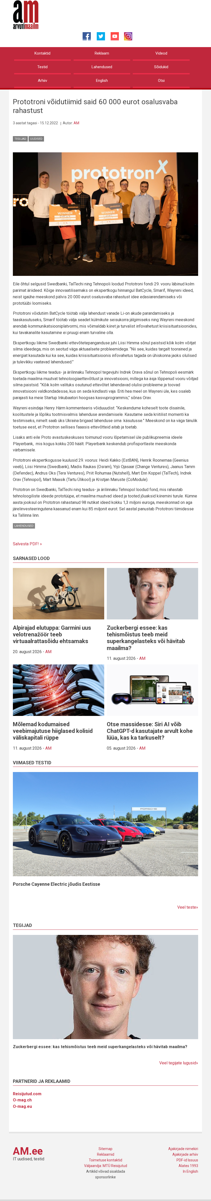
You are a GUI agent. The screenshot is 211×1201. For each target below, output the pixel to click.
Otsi (161, 80)
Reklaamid (105, 1154)
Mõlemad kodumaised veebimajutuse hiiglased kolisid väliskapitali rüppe (53, 731)
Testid (42, 67)
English (102, 80)
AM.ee (28, 1151)
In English (190, 1171)
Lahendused (102, 67)
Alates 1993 (188, 1166)
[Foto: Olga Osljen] (105, 213)
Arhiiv (42, 80)
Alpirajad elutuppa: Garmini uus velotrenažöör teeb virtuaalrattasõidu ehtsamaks (52, 635)
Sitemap (105, 1149)
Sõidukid (161, 67)
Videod (161, 53)
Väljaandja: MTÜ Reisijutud (105, 1166)
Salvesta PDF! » (27, 543)
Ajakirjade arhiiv (185, 1154)
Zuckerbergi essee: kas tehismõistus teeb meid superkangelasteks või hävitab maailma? (146, 638)
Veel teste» (187, 907)
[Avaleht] (26, 14)
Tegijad (20, 139)
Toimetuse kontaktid (105, 1160)
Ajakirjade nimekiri (183, 1149)
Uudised (36, 139)
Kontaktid (42, 53)
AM (76, 123)
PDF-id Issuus (187, 1160)
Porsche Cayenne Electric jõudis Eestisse (56, 884)
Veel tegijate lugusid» (178, 1062)
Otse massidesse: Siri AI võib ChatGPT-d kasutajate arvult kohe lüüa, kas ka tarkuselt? (150, 731)
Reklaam (102, 53)
